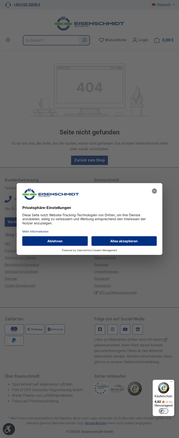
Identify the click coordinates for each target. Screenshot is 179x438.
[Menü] (171, 382)
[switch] (163, 411)
